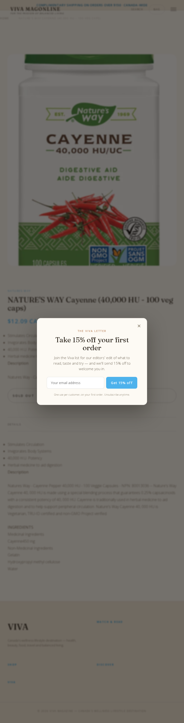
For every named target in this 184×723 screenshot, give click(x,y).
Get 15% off (121, 382)
